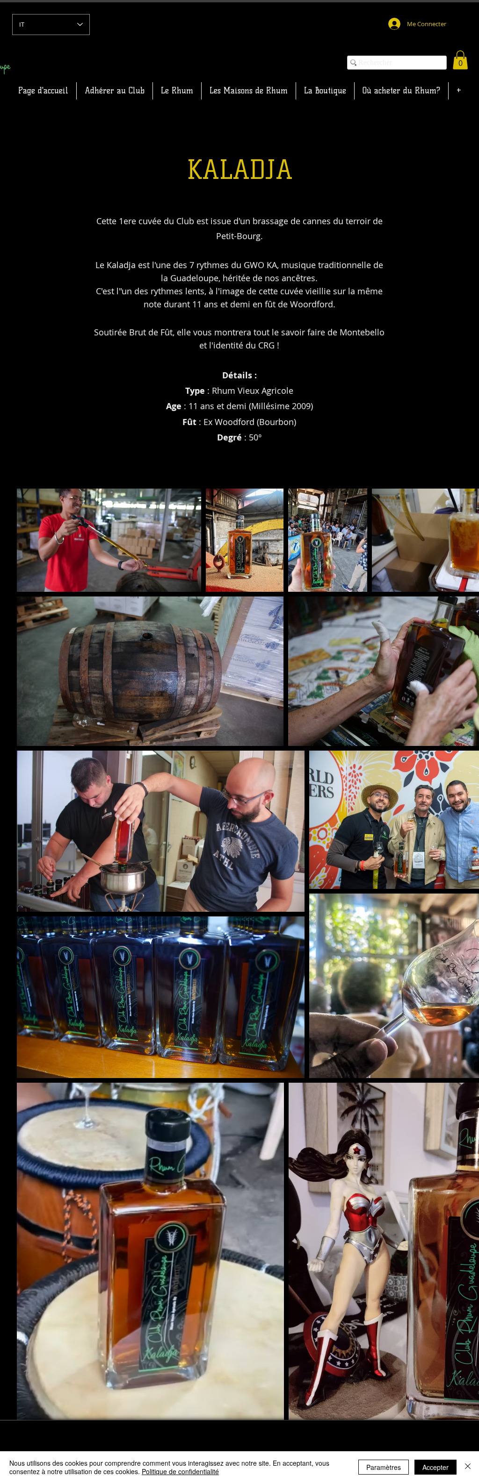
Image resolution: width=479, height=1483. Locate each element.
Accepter (435, 1467)
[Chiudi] (467, 1467)
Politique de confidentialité (180, 1471)
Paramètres (383, 1467)
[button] (460, 60)
